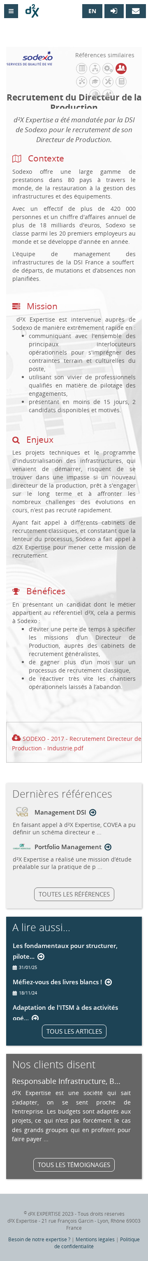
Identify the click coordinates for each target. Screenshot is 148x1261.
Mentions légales (95, 1239)
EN (92, 11)
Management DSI (60, 812)
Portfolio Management (68, 847)
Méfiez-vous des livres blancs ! (57, 982)
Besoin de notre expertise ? (39, 1239)
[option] (71, 1109)
